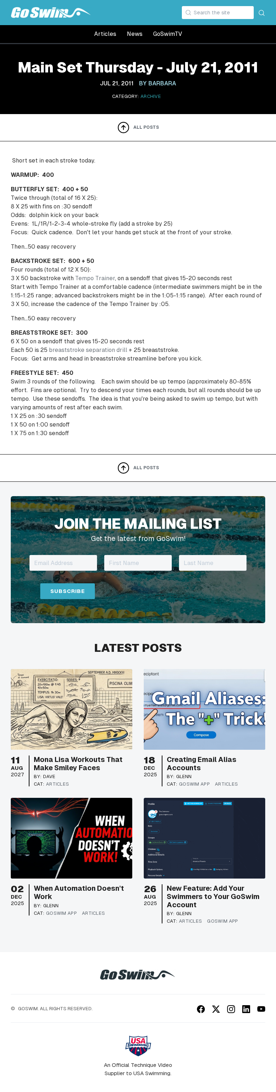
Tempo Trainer (95, 278)
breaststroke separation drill (88, 350)
